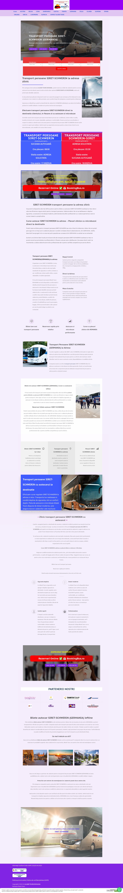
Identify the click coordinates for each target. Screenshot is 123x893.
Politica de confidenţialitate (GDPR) (38, 880)
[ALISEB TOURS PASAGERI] (72, 706)
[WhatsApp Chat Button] (119, 889)
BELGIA (31, 11)
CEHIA (38, 11)
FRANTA (64, 11)
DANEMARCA (46, 11)
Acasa (15, 11)
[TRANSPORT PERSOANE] (30, 706)
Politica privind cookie (19, 880)
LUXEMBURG (34, 14)
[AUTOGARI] (51, 706)
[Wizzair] (30, 698)
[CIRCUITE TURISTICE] (72, 698)
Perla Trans (21, 886)
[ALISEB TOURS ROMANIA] (93, 706)
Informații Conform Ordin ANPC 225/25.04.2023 (27, 865)
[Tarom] (92, 698)
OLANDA (89, 11)
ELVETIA (56, 11)
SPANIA (106, 11)
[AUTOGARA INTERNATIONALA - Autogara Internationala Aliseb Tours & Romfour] (61, 5)
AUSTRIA (22, 11)
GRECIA (25, 14)
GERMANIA (73, 11)
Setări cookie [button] (110, 890)
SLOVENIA (98, 11)
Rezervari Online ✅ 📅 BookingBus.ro (61, 188)
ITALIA (81, 11)
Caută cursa (61, 68)
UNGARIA (17, 14)
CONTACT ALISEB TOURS (57, 14)
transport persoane (70, 363)
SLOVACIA (44, 14)
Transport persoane (34, 479)
